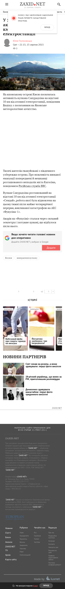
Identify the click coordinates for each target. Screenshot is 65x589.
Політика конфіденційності (54, 564)
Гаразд (47, 27)
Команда (51, 541)
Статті (8, 532)
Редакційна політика (52, 537)
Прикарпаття (24, 536)
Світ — (16, 44)
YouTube (37, 542)
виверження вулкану (27, 258)
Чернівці (23, 548)
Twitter (36, 539)
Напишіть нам (53, 547)
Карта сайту (11, 559)
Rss (35, 533)
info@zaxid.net (34, 484)
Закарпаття (23, 545)
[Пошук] (58, 4)
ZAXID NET (32, 4)
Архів (7, 555)
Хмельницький (25, 555)
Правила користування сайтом (53, 558)
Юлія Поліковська (22, 41)
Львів (21, 533)
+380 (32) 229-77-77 (20, 481)
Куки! (35, 585)
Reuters (7, 105)
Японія (8, 258)
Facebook (37, 536)
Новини (9, 528)
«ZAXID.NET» (22, 476)
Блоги (8, 537)
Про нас (51, 533)
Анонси (8, 542)
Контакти (51, 544)
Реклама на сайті (52, 551)
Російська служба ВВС (32, 186)
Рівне (22, 552)
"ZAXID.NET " (33, 448)
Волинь (22, 542)
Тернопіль (23, 539)
